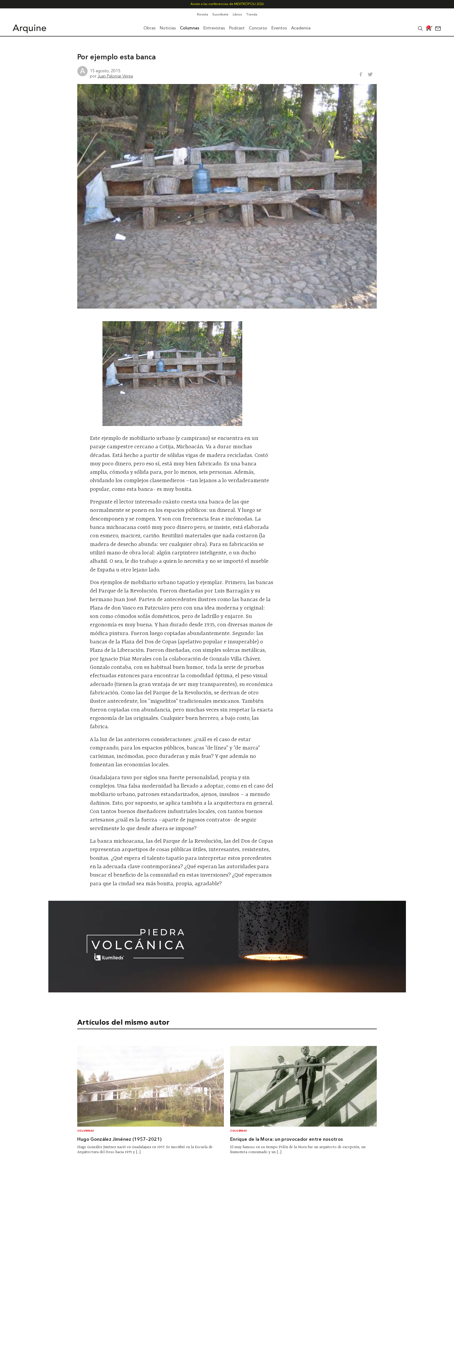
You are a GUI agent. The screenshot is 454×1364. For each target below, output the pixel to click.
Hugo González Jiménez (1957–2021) (119, 1139)
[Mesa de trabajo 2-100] (227, 990)
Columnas (85, 1131)
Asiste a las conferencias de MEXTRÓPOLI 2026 (227, 4)
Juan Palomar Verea (115, 76)
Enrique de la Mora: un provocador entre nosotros (286, 1139)
